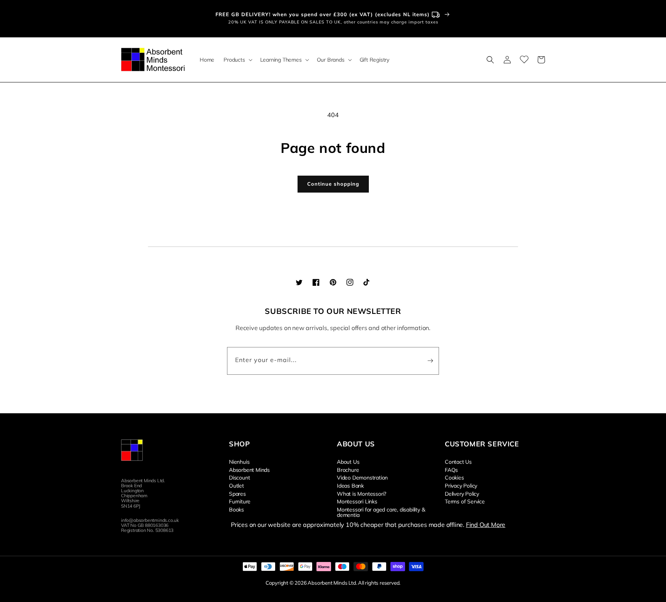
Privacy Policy (461, 485)
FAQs (451, 469)
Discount (239, 477)
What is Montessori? (361, 493)
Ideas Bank (350, 485)
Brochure (348, 469)
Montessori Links (357, 501)
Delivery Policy (462, 493)
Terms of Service (465, 501)
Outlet (236, 485)
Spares (237, 493)
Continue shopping (333, 184)
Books (236, 509)
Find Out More (485, 524)
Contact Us (458, 461)
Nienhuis (239, 461)
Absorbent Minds (249, 469)
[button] (237, 60)
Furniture (240, 501)
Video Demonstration (362, 477)
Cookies (454, 477)
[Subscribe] (430, 361)
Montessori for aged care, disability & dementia (381, 512)
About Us (348, 461)
